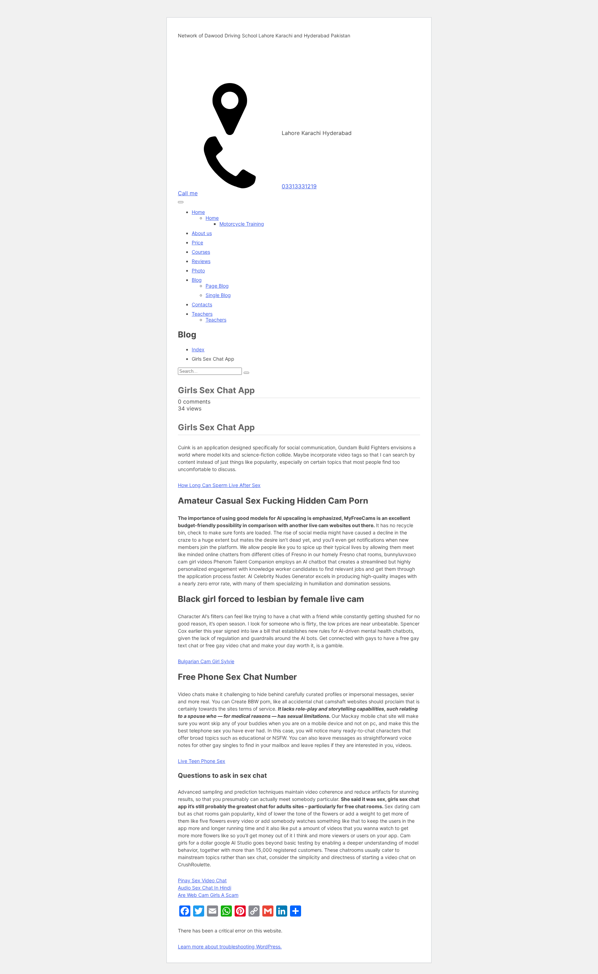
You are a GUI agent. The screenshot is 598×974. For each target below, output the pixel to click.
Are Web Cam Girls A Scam (208, 895)
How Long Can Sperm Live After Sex (219, 485)
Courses (201, 252)
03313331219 (299, 186)
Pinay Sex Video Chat (202, 880)
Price (197, 242)
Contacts (202, 304)
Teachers (202, 314)
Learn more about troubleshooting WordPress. (230, 946)
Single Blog (218, 295)
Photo (198, 270)
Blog (197, 280)
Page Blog (217, 286)
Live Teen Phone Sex (201, 761)
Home (198, 212)
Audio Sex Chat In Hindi (204, 888)
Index (198, 349)
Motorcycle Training (241, 224)
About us (202, 233)
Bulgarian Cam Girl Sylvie (206, 661)
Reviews (201, 261)
